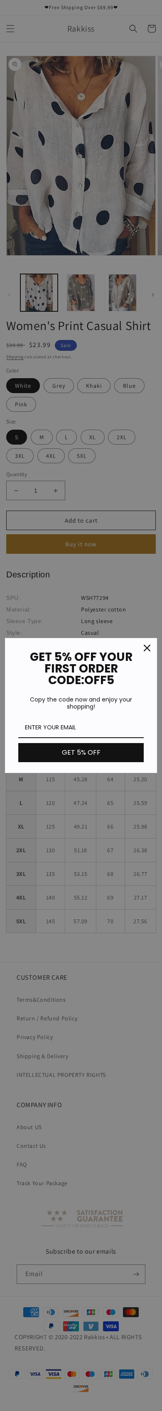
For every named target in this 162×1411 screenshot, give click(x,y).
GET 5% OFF (81, 752)
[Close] (147, 648)
